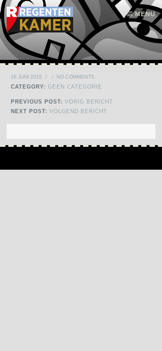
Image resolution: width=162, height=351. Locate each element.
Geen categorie (75, 87)
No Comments (75, 77)
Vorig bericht (62, 102)
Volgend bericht (59, 111)
